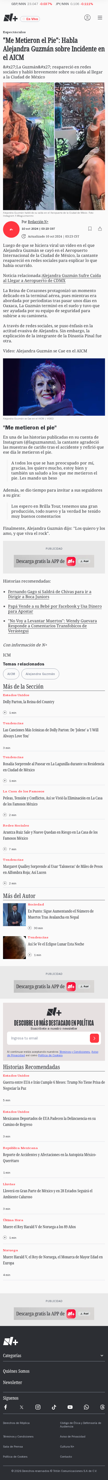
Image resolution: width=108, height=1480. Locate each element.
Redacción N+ (38, 221)
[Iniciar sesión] (87, 18)
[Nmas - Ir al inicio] (10, 17)
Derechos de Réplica (16, 1423)
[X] (21, 1407)
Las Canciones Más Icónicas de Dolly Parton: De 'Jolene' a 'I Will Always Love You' (50, 733)
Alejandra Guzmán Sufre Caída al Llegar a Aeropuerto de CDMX (52, 278)
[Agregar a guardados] (90, 229)
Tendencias (13, 723)
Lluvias (9, 1184)
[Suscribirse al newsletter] (94, 1038)
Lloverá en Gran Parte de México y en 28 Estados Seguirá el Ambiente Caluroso (47, 1194)
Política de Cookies (50, 1055)
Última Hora (13, 1220)
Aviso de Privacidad (72, 1437)
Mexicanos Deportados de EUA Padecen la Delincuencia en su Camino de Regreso (49, 1121)
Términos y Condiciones (18, 1437)
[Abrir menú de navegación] (100, 18)
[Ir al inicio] (54, 1341)
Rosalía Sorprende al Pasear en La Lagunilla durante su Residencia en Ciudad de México (53, 767)
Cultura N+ (67, 1447)
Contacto (66, 1457)
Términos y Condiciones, (74, 1052)
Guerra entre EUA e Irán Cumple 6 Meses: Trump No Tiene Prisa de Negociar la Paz (54, 1085)
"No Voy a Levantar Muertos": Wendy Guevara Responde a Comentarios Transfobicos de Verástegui (52, 626)
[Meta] (5, 1407)
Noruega (10, 1250)
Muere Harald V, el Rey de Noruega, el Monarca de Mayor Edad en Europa (53, 1260)
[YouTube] (70, 1407)
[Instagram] (37, 1407)
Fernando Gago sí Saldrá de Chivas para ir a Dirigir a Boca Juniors (49, 594)
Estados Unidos (16, 695)
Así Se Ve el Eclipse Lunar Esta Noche (56, 944)
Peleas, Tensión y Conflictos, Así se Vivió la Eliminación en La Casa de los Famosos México (52, 801)
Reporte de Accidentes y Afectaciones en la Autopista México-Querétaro (49, 1157)
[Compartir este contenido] (100, 229)
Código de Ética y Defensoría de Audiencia (80, 1425)
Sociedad (36, 904)
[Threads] (102, 1407)
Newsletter (12, 1382)
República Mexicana (20, 1148)
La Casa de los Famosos (23, 791)
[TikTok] (54, 1407)
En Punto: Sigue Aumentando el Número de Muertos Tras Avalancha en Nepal (61, 914)
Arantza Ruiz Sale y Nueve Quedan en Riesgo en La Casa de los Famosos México (50, 835)
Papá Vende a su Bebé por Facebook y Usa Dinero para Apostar (55, 608)
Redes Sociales (16, 825)
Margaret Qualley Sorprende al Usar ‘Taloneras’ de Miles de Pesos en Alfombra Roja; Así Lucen (53, 869)
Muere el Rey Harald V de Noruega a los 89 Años (39, 1226)
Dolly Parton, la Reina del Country (28, 701)
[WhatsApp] (86, 1407)
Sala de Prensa (13, 1447)
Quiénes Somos (16, 1371)
